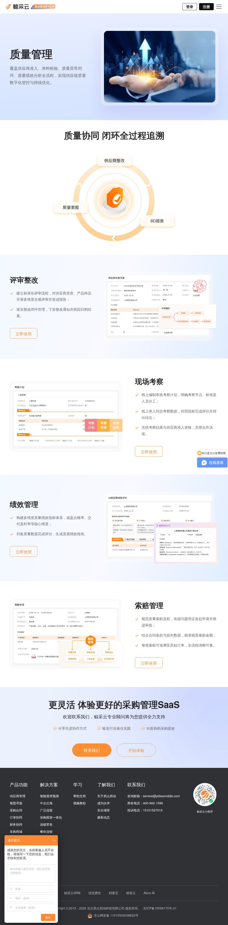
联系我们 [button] (136, 784)
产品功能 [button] (19, 784)
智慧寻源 (16, 803)
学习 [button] (77, 784)
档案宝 (113, 893)
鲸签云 (131, 893)
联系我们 (92, 750)
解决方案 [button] (49, 784)
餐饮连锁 (46, 831)
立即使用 (24, 333)
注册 (206, 6)
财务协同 (16, 824)
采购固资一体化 (51, 817)
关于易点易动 (106, 796)
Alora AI (149, 893)
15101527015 (153, 810)
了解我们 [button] (106, 784)
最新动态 (103, 817)
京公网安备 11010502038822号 (115, 915)
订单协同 (16, 817)
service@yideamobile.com (161, 796)
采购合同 (16, 810)
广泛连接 (46, 810)
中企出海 (46, 803)
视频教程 (79, 803)
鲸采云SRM (72, 893)
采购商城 (16, 831)
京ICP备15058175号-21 (160, 908)
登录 (189, 6)
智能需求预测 (49, 796)
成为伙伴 (103, 803)
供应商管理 (17, 796)
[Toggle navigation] (219, 6)
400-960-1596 (153, 803)
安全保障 (103, 810)
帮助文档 (79, 796)
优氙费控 (94, 893)
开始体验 (136, 750)
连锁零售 (46, 824)
